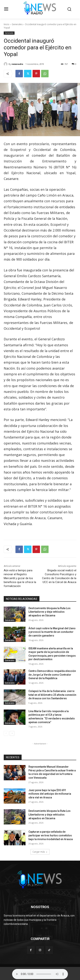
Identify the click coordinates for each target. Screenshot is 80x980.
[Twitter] (27, 73)
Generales (17, 24)
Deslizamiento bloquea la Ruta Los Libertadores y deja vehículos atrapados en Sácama (49, 612)
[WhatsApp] (45, 73)
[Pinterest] (36, 73)
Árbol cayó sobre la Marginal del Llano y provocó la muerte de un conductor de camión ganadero (52, 632)
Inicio (6, 24)
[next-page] (12, 733)
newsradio (17, 64)
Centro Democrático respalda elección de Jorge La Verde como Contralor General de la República (52, 674)
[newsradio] (6, 64)
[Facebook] (19, 73)
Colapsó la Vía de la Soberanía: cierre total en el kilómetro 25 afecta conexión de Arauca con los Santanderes (52, 695)
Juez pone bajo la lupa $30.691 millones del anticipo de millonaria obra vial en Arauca (49, 794)
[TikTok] (49, 950)
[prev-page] (6, 733)
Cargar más (39, 851)
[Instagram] (40, 950)
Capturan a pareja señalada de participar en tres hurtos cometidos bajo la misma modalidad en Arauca (50, 835)
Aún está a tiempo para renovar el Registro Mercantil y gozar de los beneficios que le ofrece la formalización (20, 578)
